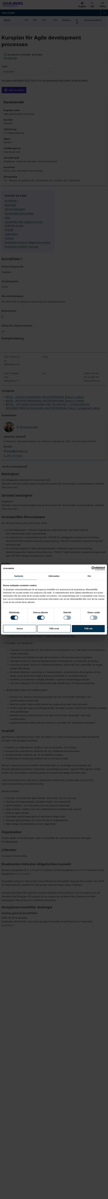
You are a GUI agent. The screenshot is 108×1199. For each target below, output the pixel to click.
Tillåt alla (88, 628)
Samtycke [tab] (18, 576)
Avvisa (20, 628)
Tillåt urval (54, 628)
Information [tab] (54, 576)
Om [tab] (89, 576)
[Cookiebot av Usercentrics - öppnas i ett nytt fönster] (93, 568)
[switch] (41, 618)
